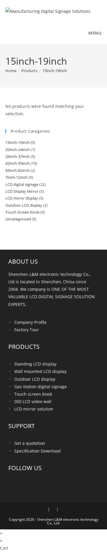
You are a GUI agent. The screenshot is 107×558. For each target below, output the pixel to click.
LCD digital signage (21, 184)
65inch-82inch (17, 170)
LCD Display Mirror (21, 191)
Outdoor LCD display (23, 205)
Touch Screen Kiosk (22, 212)
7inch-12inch (16, 177)
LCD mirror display (21, 198)
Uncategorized (18, 219)
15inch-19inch (55, 70)
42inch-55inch (17, 163)
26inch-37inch (17, 156)
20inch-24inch (17, 149)
